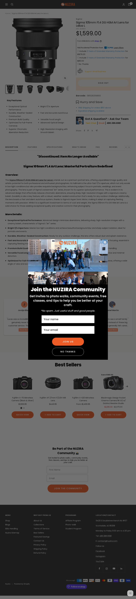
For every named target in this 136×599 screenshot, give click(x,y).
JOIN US (68, 341)
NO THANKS (68, 351)
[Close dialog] (105, 242)
